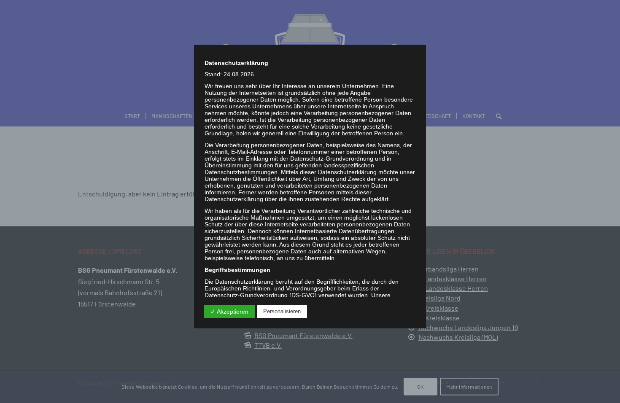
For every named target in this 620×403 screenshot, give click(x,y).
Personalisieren (282, 311)
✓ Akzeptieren (229, 311)
